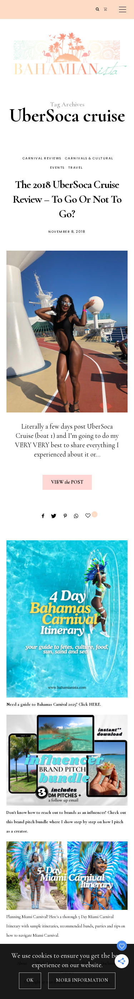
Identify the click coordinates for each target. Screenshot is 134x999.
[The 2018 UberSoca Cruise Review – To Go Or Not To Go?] (67, 331)
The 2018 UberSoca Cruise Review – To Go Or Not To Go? (67, 199)
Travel (75, 167)
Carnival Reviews (42, 158)
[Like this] (89, 516)
